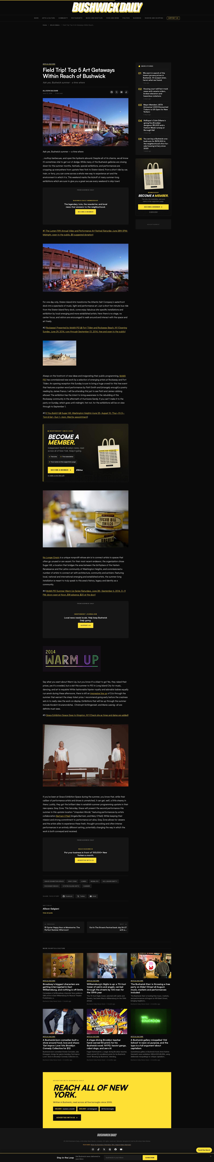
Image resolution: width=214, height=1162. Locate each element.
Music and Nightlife (94, 18)
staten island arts (71, 886)
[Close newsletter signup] (210, 1156)
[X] (104, 1149)
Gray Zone (72, 881)
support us (173, 18)
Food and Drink (112, 18)
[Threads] (109, 1149)
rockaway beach (51, 886)
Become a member (61, 470)
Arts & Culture (48, 18)
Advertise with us (67, 1118)
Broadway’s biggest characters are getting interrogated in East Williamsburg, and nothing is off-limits (63, 987)
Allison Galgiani (51, 908)
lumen (83, 881)
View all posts (48, 913)
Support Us (86, 625)
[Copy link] (126, 92)
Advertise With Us (86, 860)
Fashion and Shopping (154, 18)
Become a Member (85, 212)
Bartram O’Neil (63, 816)
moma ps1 (95, 881)
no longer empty (110, 881)
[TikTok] (98, 1149)
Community (63, 18)
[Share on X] (117, 92)
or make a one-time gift (56, 476)
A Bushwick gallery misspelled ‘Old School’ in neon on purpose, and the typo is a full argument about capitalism (149, 1044)
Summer (86, 886)
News (36, 18)
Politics (126, 18)
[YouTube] (121, 1149)
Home (45, 25)
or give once (153, 212)
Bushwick (137, 18)
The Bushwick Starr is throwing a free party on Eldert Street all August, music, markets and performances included (150, 988)
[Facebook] (115, 1149)
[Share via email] (121, 92)
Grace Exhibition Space (54, 881)
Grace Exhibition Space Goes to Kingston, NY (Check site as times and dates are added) (87, 715)
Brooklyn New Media (143, 1141)
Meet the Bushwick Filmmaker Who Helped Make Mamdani (111, 1145)
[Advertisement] (107, 45)
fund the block (204, 1150)
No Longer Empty (51, 557)
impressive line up (98, 693)
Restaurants (76, 18)
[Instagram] (93, 1149)
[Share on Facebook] (112, 92)
